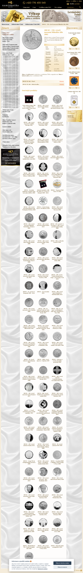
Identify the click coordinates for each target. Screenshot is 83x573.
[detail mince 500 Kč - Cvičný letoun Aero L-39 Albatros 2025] (43, 205)
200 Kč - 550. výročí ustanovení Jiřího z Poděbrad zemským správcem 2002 (29, 141)
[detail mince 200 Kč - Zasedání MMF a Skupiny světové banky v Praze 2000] (57, 459)
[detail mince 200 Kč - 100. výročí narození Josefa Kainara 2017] (29, 391)
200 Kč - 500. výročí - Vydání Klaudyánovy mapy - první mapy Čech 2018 (57, 277)
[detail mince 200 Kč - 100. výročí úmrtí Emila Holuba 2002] (43, 103)
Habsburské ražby (7, 121)
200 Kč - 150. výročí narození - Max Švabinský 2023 (43, 479)
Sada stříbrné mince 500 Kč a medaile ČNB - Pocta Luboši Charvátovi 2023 (29, 107)
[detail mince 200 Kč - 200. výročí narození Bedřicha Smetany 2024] (43, 492)
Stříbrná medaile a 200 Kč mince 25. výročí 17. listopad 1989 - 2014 (43, 191)
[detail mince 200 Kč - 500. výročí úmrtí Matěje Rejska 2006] (29, 238)
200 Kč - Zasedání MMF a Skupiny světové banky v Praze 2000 (57, 462)
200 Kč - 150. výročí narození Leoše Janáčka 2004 (29, 310)
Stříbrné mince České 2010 (11, 81)
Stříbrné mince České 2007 (11, 85)
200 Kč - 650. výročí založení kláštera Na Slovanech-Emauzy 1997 (57, 107)
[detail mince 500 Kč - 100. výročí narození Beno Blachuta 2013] (43, 255)
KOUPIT (73, 48)
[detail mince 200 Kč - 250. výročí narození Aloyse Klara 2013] (29, 476)
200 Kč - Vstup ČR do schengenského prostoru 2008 (29, 462)
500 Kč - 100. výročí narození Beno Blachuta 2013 (43, 259)
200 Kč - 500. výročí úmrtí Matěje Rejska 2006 (29, 242)
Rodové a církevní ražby (9, 123)
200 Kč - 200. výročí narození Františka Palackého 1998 (43, 124)
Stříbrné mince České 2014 (11, 75)
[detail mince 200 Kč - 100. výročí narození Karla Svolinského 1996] (43, 340)
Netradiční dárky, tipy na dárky (11, 145)
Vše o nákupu (58, 7)
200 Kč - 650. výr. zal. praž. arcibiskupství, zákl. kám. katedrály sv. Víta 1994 (57, 310)
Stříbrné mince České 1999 (11, 98)
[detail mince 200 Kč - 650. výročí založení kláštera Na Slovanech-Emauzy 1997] (57, 103)
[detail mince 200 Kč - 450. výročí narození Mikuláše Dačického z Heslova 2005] (29, 222)
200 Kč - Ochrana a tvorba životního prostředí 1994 (57, 361)
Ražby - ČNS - (6, 41)
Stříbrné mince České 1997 (11, 101)
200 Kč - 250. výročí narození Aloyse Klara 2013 (29, 479)
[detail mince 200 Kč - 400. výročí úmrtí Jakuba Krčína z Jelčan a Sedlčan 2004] (29, 171)
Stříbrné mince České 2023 (11, 61)
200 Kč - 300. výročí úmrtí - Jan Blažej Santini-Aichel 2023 (43, 462)
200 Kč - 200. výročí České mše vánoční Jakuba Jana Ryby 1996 (57, 344)
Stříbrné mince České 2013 (11, 76)
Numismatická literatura (9, 147)
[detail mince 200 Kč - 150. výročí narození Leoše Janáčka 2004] (29, 306)
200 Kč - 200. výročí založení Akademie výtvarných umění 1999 (57, 124)
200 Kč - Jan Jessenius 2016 (43, 292)
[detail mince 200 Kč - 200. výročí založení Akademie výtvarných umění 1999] (57, 120)
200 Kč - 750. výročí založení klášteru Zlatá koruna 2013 (43, 378)
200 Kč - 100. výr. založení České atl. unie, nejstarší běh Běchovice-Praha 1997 (43, 310)
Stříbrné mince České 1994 (11, 106)
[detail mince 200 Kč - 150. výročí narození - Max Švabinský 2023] (43, 476)
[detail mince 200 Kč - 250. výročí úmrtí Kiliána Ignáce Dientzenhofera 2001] (43, 137)
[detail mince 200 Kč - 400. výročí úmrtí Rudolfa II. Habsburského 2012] (57, 289)
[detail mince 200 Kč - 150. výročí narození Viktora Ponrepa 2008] (57, 509)
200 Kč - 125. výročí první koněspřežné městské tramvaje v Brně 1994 (43, 327)
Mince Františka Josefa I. (9, 120)
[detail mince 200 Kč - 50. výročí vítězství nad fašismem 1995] (29, 357)
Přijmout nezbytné (62, 567)
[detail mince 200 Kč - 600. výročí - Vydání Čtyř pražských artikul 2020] (43, 391)
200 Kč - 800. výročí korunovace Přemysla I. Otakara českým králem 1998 (29, 378)
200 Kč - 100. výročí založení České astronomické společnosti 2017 (43, 412)
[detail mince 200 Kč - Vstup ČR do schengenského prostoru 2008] (29, 459)
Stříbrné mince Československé (11, 46)
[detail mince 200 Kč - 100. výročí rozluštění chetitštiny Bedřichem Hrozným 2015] (57, 408)
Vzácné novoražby (7, 39)
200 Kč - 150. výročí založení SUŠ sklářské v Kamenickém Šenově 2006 (29, 260)
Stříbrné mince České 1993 (11, 107)
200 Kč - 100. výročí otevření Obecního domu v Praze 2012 (43, 547)
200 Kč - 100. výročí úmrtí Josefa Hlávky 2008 (43, 530)
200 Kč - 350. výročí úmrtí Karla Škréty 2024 (57, 478)
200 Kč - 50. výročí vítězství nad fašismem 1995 (29, 361)
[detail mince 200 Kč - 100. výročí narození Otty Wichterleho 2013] (57, 492)
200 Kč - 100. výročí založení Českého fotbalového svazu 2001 (29, 158)
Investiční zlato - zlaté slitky (10, 137)
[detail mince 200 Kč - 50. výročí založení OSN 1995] (57, 442)
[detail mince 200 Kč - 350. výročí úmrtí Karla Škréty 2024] (57, 476)
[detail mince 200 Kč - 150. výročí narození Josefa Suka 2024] (29, 492)
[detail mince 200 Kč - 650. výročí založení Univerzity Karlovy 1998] (43, 272)
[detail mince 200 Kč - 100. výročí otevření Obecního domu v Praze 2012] (43, 543)
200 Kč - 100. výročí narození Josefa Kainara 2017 (29, 395)
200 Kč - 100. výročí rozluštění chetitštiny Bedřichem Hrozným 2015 (57, 412)
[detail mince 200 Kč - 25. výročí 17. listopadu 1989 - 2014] (29, 289)
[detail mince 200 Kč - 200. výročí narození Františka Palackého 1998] (43, 120)
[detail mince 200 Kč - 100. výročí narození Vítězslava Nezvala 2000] (57, 205)
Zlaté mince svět (7, 130)
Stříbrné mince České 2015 (11, 73)
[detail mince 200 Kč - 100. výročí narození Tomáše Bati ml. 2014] (29, 272)
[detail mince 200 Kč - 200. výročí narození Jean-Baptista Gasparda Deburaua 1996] (29, 340)
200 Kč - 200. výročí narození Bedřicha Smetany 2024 (43, 496)
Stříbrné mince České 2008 (11, 84)
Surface (78, 570)
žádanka (62, 81)
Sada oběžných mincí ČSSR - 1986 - (74, 72)
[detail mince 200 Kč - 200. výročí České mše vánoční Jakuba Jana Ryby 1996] (57, 340)
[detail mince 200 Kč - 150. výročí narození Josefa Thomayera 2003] (57, 323)
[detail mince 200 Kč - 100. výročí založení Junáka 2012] (29, 442)
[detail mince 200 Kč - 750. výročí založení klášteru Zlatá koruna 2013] (43, 374)
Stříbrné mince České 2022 (11, 62)
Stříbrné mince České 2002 (32, 24)
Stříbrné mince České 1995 (11, 104)
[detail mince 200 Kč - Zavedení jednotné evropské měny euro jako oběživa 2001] (29, 188)
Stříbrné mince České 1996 (11, 102)
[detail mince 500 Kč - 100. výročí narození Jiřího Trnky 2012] (43, 238)
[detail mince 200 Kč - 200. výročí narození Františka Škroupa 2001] (29, 120)
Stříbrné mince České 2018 (11, 68)
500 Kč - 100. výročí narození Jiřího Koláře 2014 (43, 225)
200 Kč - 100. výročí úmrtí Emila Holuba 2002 (43, 107)
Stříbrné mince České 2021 (11, 64)
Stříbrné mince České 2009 (11, 82)
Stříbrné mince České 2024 (11, 59)
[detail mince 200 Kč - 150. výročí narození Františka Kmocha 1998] (29, 425)
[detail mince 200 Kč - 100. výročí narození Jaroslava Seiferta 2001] (57, 137)
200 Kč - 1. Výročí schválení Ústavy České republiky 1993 (29, 412)
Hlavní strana (5, 24)
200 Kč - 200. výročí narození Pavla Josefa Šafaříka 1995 (57, 395)
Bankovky (5, 115)
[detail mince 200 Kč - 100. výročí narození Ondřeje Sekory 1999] (57, 154)
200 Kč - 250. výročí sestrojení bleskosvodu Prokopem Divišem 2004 (29, 208)
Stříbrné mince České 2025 (11, 58)
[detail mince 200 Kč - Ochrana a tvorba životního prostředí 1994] (57, 357)
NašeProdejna (71, 112)
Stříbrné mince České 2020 (11, 65)
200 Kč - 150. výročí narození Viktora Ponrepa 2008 (57, 513)
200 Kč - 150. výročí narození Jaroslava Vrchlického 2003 (43, 158)
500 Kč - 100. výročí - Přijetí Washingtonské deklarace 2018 (43, 175)
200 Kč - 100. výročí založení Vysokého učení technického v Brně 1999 (43, 429)
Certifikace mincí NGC (45, 7)
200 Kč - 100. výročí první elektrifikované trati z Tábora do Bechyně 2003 (57, 175)
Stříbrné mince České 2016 (11, 72)
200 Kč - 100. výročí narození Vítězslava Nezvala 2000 (57, 208)
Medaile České (6, 111)
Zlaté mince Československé (10, 44)
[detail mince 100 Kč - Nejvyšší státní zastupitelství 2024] (57, 543)
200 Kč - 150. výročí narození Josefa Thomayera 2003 (57, 327)
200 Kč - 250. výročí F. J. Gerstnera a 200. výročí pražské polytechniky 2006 (57, 226)
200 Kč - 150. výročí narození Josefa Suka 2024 (29, 496)
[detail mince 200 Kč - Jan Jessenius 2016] (43, 289)
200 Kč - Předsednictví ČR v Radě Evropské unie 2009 (29, 547)
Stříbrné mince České (17, 24)
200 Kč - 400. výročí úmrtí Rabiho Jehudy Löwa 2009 (57, 530)
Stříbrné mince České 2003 (11, 92)
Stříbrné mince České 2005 (11, 89)
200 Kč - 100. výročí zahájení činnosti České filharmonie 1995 (29, 327)
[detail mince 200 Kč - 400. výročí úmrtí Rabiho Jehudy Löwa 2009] (57, 526)
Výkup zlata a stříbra (8, 34)
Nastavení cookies (42, 568)
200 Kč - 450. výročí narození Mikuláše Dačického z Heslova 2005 (29, 226)
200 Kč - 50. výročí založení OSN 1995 (57, 444)
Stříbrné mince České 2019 (11, 67)
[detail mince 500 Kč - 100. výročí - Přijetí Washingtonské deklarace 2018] (43, 171)
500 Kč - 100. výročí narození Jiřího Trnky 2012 (43, 242)
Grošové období (7, 126)
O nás (34, 7)
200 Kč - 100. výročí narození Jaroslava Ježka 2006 (57, 259)
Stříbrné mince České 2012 (11, 78)
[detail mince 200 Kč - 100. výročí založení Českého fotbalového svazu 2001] (29, 154)
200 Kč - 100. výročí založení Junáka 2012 (29, 444)
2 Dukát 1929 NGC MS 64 (74, 92)
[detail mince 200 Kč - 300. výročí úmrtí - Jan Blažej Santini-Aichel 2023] (43, 459)
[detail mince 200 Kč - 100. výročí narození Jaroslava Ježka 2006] (57, 255)
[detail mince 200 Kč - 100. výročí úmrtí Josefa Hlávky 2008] (43, 526)
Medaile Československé (9, 49)
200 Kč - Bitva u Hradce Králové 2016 (57, 241)
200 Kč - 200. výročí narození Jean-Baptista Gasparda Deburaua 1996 (29, 344)
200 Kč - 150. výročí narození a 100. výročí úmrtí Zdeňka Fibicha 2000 (43, 446)
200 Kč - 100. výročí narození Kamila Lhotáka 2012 (43, 513)
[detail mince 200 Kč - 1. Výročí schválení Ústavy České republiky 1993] (29, 408)
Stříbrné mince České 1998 (11, 99)
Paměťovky (6, 116)
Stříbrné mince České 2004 (11, 90)
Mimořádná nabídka (8, 38)
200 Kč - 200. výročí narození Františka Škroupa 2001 (29, 124)
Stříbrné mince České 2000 (11, 96)
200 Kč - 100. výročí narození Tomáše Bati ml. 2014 (29, 276)
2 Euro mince (6, 142)
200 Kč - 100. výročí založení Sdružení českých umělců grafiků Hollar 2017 (29, 514)
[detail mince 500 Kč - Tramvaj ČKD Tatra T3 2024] (57, 188)
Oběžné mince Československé (11, 48)
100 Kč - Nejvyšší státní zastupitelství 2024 (57, 546)
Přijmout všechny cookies (62, 563)
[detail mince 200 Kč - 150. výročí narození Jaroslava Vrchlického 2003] (43, 154)
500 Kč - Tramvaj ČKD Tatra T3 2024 (57, 190)
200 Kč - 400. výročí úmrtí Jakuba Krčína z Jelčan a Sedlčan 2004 (29, 175)
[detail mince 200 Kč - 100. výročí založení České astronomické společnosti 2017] (43, 408)
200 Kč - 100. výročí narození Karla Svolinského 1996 (43, 344)
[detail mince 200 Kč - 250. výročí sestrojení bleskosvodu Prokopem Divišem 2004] (29, 205)
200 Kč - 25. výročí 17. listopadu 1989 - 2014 (29, 292)
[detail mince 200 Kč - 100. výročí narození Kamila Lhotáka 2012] (43, 509)
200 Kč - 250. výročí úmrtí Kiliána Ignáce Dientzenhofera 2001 (43, 141)
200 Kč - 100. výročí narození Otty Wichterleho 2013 (57, 496)
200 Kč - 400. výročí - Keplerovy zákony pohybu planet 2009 (29, 530)
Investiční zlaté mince (8, 135)
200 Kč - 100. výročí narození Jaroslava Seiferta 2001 (57, 141)
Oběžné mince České (8, 110)
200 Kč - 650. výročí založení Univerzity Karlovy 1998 (43, 276)
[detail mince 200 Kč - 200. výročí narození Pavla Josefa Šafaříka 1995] (57, 391)
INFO (78, 48)
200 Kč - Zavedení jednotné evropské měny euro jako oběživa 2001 (29, 191)
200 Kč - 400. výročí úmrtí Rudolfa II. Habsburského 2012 (57, 293)
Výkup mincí (26, 7)
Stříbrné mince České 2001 (11, 95)
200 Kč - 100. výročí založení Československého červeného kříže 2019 (57, 378)
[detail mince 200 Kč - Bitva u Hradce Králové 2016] (57, 238)
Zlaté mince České (7, 53)
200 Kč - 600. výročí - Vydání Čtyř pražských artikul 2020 (43, 395)
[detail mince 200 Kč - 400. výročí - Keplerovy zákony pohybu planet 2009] (29, 526)
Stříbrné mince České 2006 (11, 87)
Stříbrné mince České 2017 (11, 70)
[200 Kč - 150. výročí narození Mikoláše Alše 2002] (32, 39)
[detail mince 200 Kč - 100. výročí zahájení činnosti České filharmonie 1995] (29, 323)
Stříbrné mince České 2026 (11, 56)
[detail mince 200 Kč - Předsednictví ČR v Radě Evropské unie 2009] (29, 543)
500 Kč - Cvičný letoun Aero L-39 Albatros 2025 (43, 207)
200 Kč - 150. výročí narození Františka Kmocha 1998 (29, 429)
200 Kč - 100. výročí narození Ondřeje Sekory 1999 (57, 158)
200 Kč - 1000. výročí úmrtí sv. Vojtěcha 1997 (43, 360)
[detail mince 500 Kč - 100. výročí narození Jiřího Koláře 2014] (43, 222)
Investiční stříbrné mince (9, 138)
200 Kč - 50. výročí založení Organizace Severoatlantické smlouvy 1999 (57, 429)
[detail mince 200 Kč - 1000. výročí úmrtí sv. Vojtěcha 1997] (43, 357)
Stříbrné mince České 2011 (11, 79)
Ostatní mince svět (7, 131)
